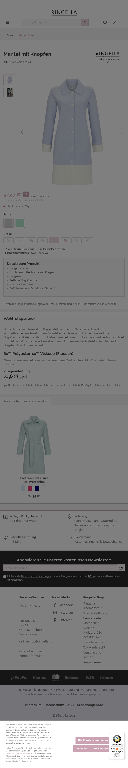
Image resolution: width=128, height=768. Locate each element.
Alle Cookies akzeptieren (93, 740)
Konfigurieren (102, 748)
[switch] (117, 755)
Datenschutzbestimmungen (18, 753)
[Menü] (123, 735)
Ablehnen (82, 748)
